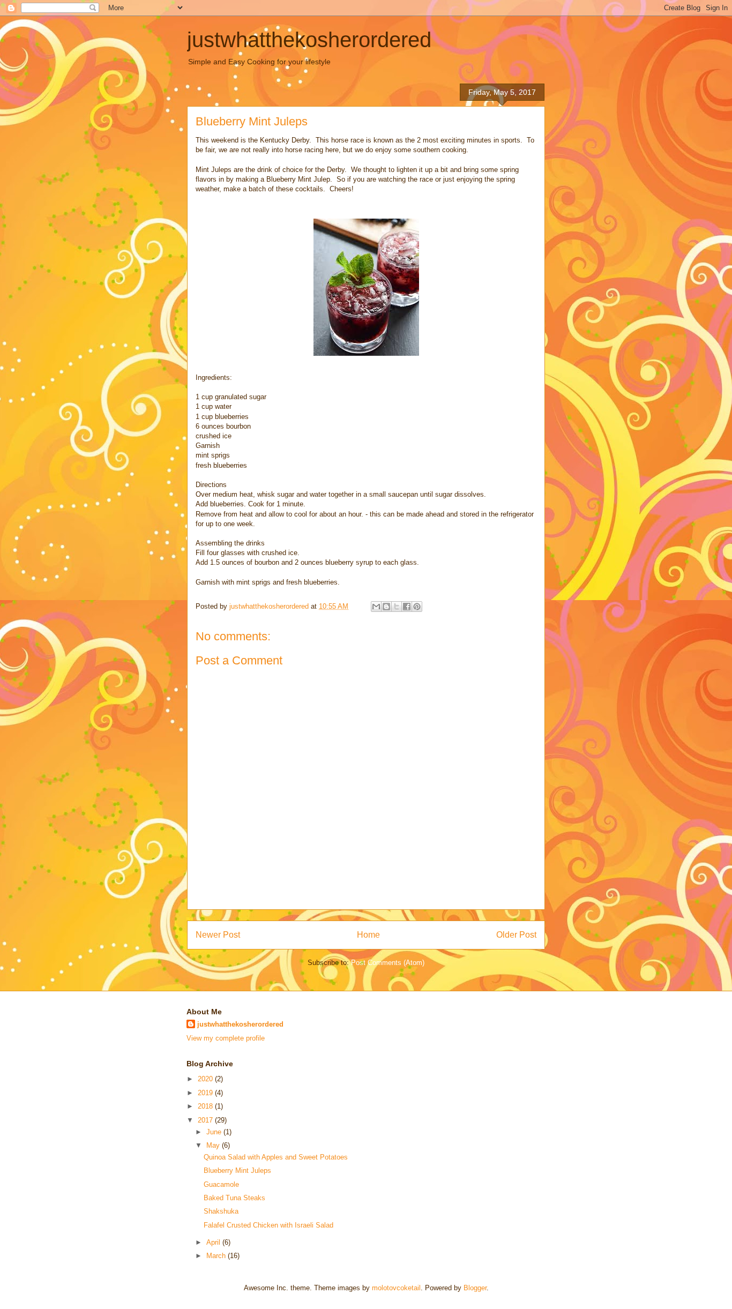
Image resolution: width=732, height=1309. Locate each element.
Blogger (475, 1288)
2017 (206, 1120)
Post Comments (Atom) (387, 963)
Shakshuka (221, 1211)
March (217, 1256)
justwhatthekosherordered (309, 39)
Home (368, 934)
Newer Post (218, 934)
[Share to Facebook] (406, 606)
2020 (206, 1079)
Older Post (516, 934)
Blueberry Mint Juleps (237, 1170)
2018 (206, 1106)
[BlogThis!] (386, 606)
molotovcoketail (396, 1288)
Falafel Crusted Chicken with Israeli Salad (268, 1225)
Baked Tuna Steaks (234, 1198)
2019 (206, 1093)
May (214, 1145)
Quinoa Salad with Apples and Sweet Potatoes (276, 1157)
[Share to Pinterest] (417, 606)
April (214, 1242)
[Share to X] (396, 606)
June (214, 1132)
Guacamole (221, 1184)
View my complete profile (225, 1038)
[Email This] (376, 606)
